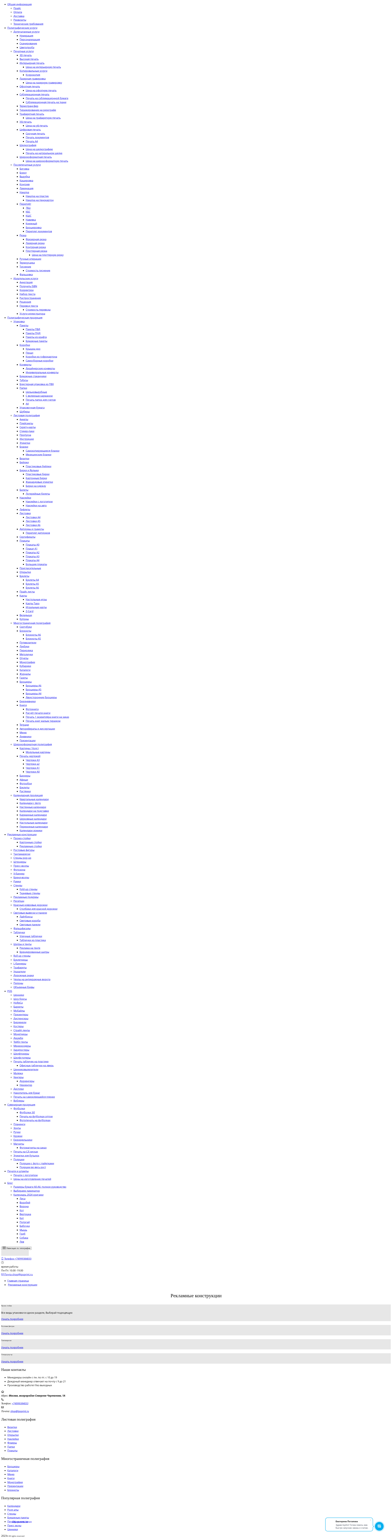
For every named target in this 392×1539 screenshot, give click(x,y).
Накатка (24, 192)
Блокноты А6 (33, 634)
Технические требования (28, 24)
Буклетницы (20, 959)
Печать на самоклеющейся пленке (34, 1097)
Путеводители (28, 642)
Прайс (17, 8)
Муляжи (18, 1073)
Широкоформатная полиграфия (32, 744)
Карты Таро (33, 603)
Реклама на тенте (30, 948)
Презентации (28, 740)
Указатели (19, 971)
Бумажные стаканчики (33, 376)
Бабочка (25, 1226)
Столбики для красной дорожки (38, 908)
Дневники (25, 736)
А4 (27, 403)
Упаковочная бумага (32, 407)
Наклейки (25, 497)
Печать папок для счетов (41, 399)
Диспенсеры (20, 1018)
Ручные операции (30, 259)
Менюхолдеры (22, 1046)
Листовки (25, 513)
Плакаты (25, 540)
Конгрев (25, 184)
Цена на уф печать (37, 125)
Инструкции (27, 439)
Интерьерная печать (32, 63)
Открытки (25, 572)
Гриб (22, 1233)
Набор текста (27, 294)
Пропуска (25, 435)
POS (9, 991)
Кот (22, 1210)
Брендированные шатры (34, 952)
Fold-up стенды (28, 889)
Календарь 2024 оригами (28, 1194)
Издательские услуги (25, 278)
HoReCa (18, 1002)
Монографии (27, 662)
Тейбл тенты (20, 1042)
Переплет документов (39, 231)
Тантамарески (21, 854)
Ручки (17, 1132)
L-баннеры (19, 963)
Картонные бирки (36, 478)
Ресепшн (18, 901)
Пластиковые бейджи (38, 466)
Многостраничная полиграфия (32, 623)
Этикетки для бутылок (26, 1155)
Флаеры (12, 1442)
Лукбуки (24, 646)
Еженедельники (22, 1140)
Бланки (24, 446)
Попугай (25, 1222)
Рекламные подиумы (25, 897)
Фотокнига (32, 709)
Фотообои (26, 783)
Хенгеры (18, 1077)
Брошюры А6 (33, 685)
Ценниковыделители (25, 1069)
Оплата (17, 12)
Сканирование (28, 43)
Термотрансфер (29, 106)
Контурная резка (36, 247)
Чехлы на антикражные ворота (31, 979)
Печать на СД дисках (25, 1151)
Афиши (24, 779)
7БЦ (28, 208)
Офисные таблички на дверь (37, 1065)
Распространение (30, 298)
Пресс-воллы (21, 865)
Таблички (19, 932)
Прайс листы (27, 591)
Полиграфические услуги (22, 28)
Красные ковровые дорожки (30, 905)
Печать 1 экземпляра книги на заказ (47, 717)
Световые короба (30, 920)
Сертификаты (27, 537)
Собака (24, 1237)
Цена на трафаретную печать (43, 117)
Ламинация (26, 188)
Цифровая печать (30, 129)
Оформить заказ (22, 1521)
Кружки (17, 1136)
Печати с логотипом (25, 1175)
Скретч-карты (28, 427)
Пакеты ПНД (33, 333)
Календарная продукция (28, 795)
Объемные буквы (23, 987)
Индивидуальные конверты (42, 372)
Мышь (23, 1230)
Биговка (24, 168)
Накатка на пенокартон (40, 200)
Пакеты (24, 325)
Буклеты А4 (32, 580)
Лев (22, 1241)
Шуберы (25, 411)
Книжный (31, 223)
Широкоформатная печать (36, 157)
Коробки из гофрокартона (41, 356)
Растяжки (25, 791)
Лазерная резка (35, 243)
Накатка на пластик (37, 196)
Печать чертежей (30, 756)
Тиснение (25, 266)
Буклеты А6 (32, 587)
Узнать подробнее (12, 1319)
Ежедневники (28, 701)
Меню (23, 732)
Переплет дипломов (38, 533)
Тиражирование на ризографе (38, 110)
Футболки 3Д (27, 1112)
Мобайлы (19, 1010)
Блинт (23, 172)
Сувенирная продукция (21, 1104)
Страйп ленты (21, 1030)
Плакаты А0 (32, 544)
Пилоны (18, 983)
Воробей (25, 1202)
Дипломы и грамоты (32, 529)
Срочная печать (35, 133)
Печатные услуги (23, 51)
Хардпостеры (21, 1050)
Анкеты (24, 419)
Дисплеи (18, 1089)
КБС (28, 211)
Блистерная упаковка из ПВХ (37, 384)
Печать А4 (32, 141)
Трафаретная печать (32, 114)
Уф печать (26, 121)
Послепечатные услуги (27, 164)
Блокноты (25, 630)
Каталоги (25, 670)
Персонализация (30, 39)
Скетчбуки (26, 627)
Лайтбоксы (26, 916)
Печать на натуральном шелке (44, 153)
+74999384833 (20, 1403)
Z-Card (29, 611)
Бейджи (24, 462)
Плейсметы (26, 423)
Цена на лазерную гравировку (44, 82)
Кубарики (25, 666)
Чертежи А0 (33, 771)
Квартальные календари (34, 799)
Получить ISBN (28, 286)
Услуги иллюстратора (32, 313)
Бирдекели (19, 1022)
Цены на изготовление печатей (32, 1179)
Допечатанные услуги (26, 31)
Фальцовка (26, 274)
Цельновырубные (36, 392)
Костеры (18, 1026)
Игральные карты (36, 607)
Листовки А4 (33, 517)
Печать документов (37, 137)
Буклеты (24, 576)
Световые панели (30, 924)
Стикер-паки (27, 431)
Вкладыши (26, 615)
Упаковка (19, 321)
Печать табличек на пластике (31, 1061)
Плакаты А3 (32, 556)
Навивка (31, 219)
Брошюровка (33, 227)
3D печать (26, 55)
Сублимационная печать (34, 94)
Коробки (25, 345)
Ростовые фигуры (23, 850)
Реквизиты (19, 20)
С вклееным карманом (39, 395)
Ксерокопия (33, 74)
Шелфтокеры (21, 1053)
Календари (13, 1506)
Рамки (17, 881)
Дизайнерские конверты (40, 368)
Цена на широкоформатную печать (47, 161)
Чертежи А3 (33, 760)
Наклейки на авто (36, 505)
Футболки (19, 1108)
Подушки (18, 1159)
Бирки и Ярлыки (29, 470)
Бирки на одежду (36, 486)
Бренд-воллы (21, 877)
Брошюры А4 (33, 693)
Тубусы (24, 380)
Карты (23, 595)
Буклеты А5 (32, 584)
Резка (23, 235)
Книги (23, 705)
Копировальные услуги (33, 71)
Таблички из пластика (33, 940)
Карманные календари (33, 815)
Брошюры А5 (33, 689)
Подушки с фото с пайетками (37, 1163)
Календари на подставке (34, 811)
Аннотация (26, 282)
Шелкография (28, 145)
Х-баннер (18, 873)
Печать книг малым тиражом (43, 721)
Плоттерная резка (36, 251)
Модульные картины (38, 752)
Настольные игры (36, 599)
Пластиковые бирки (37, 474)
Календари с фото (30, 803)
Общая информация (19, 4)
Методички (26, 654)
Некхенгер (26, 1085)
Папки (23, 388)
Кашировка (26, 180)
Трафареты (20, 967)
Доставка (18, 16)
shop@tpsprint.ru (19, 1411)
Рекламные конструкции (22, 834)
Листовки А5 (33, 521)
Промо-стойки (22, 838)
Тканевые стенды (30, 893)
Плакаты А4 (32, 560)
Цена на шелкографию (39, 149)
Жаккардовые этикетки (39, 482)
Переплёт (25, 204)
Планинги (19, 1124)
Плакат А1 (32, 548)
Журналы (25, 674)
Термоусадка (27, 262)
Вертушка (25, 1214)
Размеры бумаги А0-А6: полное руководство (39, 1186)
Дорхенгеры (27, 1081)
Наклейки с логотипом (39, 501)
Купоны (24, 619)
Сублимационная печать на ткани (46, 102)
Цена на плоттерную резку (48, 255)
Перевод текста (29, 306)
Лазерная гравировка (33, 78)
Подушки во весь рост (33, 1167)
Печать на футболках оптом (36, 1116)
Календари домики (31, 830)
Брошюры (26, 681)
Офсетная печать (30, 86)
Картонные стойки (31, 842)
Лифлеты (25, 509)
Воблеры (18, 1100)
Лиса (22, 1198)
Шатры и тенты (22, 944)
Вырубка (25, 176)
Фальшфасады (22, 928)
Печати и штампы (18, 1171)
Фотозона (19, 869)
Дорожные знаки (23, 975)
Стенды (17, 885)
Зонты (17, 1128)
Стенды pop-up (22, 858)
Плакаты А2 (32, 552)
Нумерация (26, 35)
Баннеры (25, 775)
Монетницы (20, 1034)
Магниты (18, 1143)
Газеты (24, 677)
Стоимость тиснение (38, 270)
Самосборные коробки (39, 360)
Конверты (25, 364)
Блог (10, 1183)
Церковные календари (33, 819)
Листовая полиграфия (26, 415)
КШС (28, 215)
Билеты (24, 490)
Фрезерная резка (36, 239)
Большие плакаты (36, 564)
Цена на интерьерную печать (43, 67)
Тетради (24, 724)
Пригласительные (30, 568)
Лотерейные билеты (38, 493)
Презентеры (20, 1014)
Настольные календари (33, 822)
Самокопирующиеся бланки (42, 450)
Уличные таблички (31, 936)
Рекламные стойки (31, 846)
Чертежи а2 (33, 764)
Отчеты (24, 658)
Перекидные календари (34, 826)
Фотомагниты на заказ (33, 1147)
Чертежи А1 (33, 768)
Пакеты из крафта (36, 337)
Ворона (24, 1206)
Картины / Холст (29, 748)
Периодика (26, 650)
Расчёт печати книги (38, 713)
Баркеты (18, 1006)
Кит (22, 1218)
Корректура (27, 290)
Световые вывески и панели (30, 912)
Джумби (18, 1038)
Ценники (18, 995)
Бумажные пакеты (36, 341)
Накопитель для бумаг (26, 1093)
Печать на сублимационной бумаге (47, 98)
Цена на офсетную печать (41, 90)
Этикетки (25, 443)
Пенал (29, 352)
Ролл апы (13, 1509)
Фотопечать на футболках (35, 1120)
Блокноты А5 (33, 638)
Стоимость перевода (38, 309)
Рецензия (25, 302)
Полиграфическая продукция (24, 317)
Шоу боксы (20, 999)
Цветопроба (27, 47)
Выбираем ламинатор (26, 1190)
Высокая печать (29, 59)
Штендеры (19, 862)
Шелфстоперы (22, 1057)
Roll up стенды (21, 955)
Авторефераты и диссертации (37, 728)
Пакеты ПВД (33, 329)
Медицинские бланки (38, 454)
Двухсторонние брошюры (41, 697)
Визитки (24, 458)
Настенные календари (33, 807)
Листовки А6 (33, 525)
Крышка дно (33, 349)
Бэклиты (24, 787)
